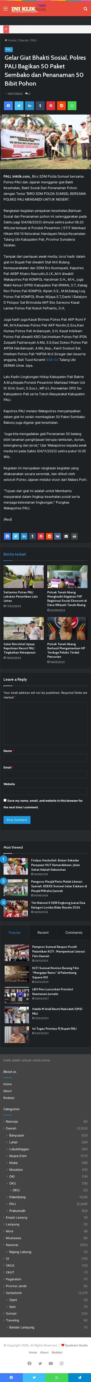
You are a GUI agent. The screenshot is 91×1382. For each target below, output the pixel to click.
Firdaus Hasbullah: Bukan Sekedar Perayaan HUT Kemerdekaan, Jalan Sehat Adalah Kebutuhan (55, 865)
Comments (73, 932)
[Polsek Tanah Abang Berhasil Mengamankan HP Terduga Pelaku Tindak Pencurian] (67, 628)
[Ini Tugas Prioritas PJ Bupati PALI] (17, 1034)
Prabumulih (17, 1211)
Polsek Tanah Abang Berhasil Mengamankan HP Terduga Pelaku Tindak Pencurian (66, 650)
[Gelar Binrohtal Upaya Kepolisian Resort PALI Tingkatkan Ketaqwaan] (24, 628)
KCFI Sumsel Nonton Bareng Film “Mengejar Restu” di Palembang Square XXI (55, 972)
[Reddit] (61, 105)
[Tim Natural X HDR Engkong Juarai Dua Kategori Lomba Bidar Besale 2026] (16, 909)
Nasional (12, 1245)
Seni (12, 1307)
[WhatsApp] (72, 105)
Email (9, 767)
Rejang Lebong (20, 1252)
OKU (12, 1183)
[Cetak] (74, 536)
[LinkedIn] (29, 105)
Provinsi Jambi (16, 1286)
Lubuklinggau (19, 1149)
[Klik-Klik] (28, 8)
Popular (15, 932)
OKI (12, 1176)
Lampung (12, 1224)
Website (9, 784)
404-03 (52, 360)
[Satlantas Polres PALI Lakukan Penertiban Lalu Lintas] (24, 576)
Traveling (12, 1320)
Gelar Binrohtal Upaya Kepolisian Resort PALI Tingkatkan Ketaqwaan (20, 648)
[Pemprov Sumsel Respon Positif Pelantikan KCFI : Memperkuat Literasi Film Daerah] (17, 953)
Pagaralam (13, 1279)
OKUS (10, 1265)
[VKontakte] (57, 536)
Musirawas (13, 1238)
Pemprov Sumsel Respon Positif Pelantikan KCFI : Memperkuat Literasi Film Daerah (58, 951)
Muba (13, 1163)
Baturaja (12, 1121)
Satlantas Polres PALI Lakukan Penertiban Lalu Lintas (21, 596)
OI (7, 1258)
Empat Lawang (16, 1217)
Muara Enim (18, 1156)
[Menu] (5, 10)
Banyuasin (16, 1135)
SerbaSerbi (14, 1293)
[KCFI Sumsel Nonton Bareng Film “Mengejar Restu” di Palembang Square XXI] (17, 974)
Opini (13, 1300)
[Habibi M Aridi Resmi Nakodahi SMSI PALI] (17, 1015)
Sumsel (11, 1313)
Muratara (16, 1169)
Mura (9, 1231)
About (7, 1091)
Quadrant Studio (76, 1345)
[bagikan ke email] (66, 536)
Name (9, 751)
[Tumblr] (40, 105)
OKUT (10, 1272)
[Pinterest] (50, 105)
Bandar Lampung (21, 1327)
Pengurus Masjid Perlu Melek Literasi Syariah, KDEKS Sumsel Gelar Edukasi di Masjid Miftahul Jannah (59, 886)
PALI (34, 40)
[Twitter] (19, 105)
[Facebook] (8, 105)
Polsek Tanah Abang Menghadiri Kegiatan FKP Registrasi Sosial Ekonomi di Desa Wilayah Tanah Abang (67, 598)
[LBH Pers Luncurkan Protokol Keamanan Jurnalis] (17, 995)
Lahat (13, 1142)
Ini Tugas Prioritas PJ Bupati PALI (54, 1029)
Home (11, 40)
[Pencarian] (85, 10)
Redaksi (8, 1098)
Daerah (23, 40)
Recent (43, 932)
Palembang (17, 1197)
